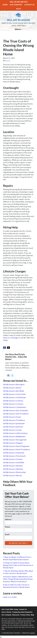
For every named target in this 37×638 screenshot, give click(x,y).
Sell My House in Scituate (12, 459)
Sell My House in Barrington (14, 384)
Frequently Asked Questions (22, 612)
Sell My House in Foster (12, 417)
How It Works (6, 612)
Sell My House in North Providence (16, 449)
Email (7, 534)
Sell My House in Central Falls (14, 394)
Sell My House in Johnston (13, 427)
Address (8, 519)
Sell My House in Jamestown (14, 423)
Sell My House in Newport (13, 443)
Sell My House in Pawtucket (13, 453)
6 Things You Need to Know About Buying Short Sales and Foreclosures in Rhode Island (18, 565)
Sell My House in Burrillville (13, 391)
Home (5, 5)
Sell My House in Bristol (12, 388)
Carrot (32, 633)
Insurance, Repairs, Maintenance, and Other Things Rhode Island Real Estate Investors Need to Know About (18, 579)
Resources (15, 615)
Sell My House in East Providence (16, 414)
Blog (18, 9)
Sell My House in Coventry (13, 401)
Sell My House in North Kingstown (16, 446)
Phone (7, 527)
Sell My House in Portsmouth (14, 456)
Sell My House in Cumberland (14, 407)
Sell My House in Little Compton (15, 433)
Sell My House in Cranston (13, 404)
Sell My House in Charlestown (14, 397)
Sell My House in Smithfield (13, 462)
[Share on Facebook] (4, 347)
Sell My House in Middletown (14, 436)
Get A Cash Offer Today (10, 609)
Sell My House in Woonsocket (14, 472)
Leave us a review (10, 597)
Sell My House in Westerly (13, 469)
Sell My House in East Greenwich (15, 410)
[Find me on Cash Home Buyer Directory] (18, 637)
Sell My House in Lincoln (12, 430)
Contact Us (29, 5)
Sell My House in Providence (14, 420)
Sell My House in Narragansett (15, 440)
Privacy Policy (25, 615)
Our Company (16, 5)
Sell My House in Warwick (13, 466)
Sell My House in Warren (12, 475)
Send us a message (10, 338)
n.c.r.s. (7, 60)
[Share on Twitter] (8, 347)
